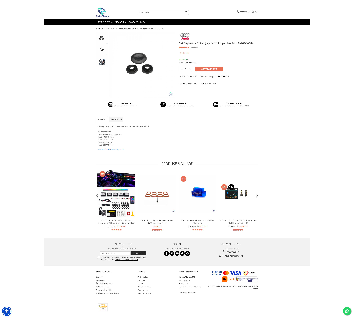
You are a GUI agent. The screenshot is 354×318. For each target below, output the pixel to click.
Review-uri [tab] (116, 119)
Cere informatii (210, 83)
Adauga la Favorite (189, 83)
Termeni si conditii (103, 290)
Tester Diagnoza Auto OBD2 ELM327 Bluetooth (197, 221)
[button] (7, 311)
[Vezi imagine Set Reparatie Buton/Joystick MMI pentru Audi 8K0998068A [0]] (102, 38)
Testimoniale (143, 277)
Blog (142, 22)
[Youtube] (177, 253)
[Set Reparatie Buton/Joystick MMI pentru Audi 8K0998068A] (142, 65)
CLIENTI (141, 271)
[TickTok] (182, 253)
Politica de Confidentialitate (126, 259)
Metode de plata (144, 293)
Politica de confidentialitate (107, 293)
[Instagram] (187, 253)
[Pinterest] (171, 253)
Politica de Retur (144, 287)
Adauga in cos (209, 69)
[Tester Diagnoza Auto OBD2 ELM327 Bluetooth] (197, 194)
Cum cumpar (143, 290)
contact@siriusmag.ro (232, 255)
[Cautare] (186, 12)
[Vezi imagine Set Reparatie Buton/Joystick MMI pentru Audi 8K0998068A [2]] (102, 61)
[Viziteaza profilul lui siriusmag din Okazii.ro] (103, 307)
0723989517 (232, 251)
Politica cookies (102, 287)
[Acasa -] (110, 12)
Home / (99, 28)
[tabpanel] (142, 65)
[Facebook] (166, 253)
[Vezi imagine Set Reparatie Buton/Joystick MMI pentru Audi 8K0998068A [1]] (102, 50)
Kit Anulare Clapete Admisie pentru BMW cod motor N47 (156, 221)
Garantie (141, 280)
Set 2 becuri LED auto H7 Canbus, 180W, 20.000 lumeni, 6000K (238, 221)
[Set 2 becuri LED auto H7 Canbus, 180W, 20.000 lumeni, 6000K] (238, 194)
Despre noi (100, 280)
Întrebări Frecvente (104, 283)
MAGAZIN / (109, 28)
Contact (133, 22)
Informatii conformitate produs (111, 149)
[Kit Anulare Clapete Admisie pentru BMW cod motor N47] (157, 194)
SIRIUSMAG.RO (103, 271)
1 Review (194, 47)
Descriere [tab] (102, 119)
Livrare (140, 283)
